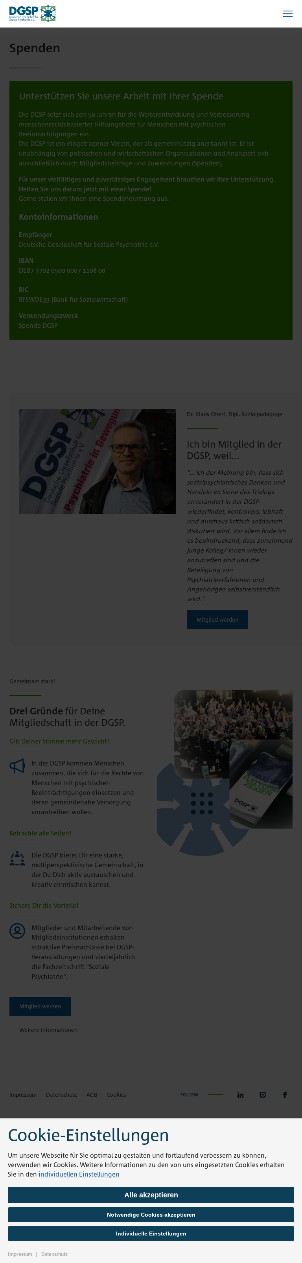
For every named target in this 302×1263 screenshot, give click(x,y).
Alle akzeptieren (151, 1195)
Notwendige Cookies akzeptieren (151, 1215)
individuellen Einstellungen (79, 1174)
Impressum (20, 1254)
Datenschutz (54, 1254)
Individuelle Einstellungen (151, 1233)
